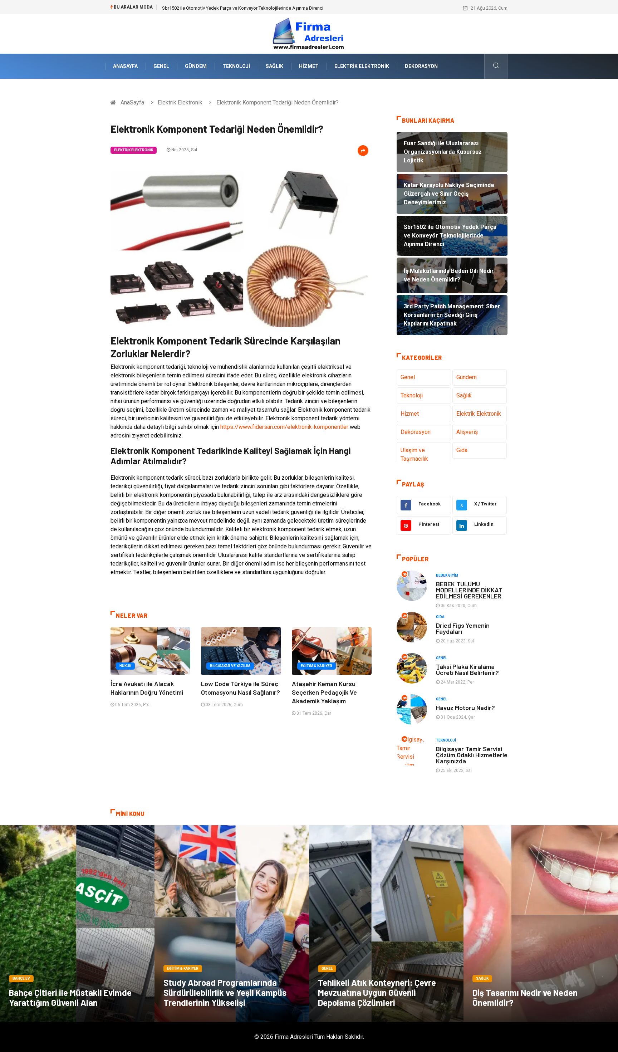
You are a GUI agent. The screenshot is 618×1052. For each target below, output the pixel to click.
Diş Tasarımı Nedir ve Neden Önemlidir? (525, 997)
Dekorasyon (421, 66)
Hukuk (125, 666)
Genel (161, 66)
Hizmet (309, 66)
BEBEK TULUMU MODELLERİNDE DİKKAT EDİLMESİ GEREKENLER (469, 590)
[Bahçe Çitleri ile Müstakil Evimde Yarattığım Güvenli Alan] (77, 923)
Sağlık (274, 66)
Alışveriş (467, 432)
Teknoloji (236, 66)
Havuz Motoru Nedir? (465, 707)
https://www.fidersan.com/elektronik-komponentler (284, 427)
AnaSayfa (125, 66)
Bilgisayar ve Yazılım (230, 666)
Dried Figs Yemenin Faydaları (463, 628)
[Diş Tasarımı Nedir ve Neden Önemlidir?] (541, 923)
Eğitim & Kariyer (316, 666)
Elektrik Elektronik (361, 66)
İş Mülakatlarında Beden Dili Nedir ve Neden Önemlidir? (218, 8)
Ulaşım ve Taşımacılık (414, 454)
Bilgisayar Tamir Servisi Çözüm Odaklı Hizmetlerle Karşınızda (471, 755)
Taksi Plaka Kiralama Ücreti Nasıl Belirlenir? (467, 669)
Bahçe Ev (21, 978)
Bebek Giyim (447, 575)
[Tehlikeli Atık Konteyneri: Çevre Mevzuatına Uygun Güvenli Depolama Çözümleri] (386, 923)
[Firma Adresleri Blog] (309, 33)
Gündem (196, 66)
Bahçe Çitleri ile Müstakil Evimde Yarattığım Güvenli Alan (70, 997)
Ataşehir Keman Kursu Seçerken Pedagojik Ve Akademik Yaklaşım (324, 692)
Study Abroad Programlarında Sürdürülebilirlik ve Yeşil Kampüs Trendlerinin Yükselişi (224, 992)
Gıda (461, 450)
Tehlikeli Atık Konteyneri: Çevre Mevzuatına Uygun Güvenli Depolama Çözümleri (377, 992)
